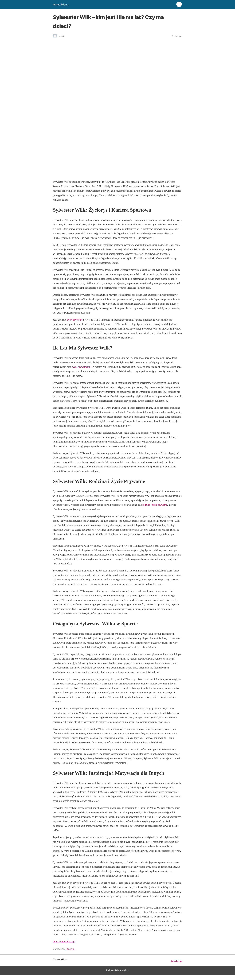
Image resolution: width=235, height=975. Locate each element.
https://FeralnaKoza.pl (64, 941)
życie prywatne (74, 319)
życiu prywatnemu (81, 366)
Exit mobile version (117, 970)
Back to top (176, 961)
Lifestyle (70, 949)
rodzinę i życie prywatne (154, 504)
